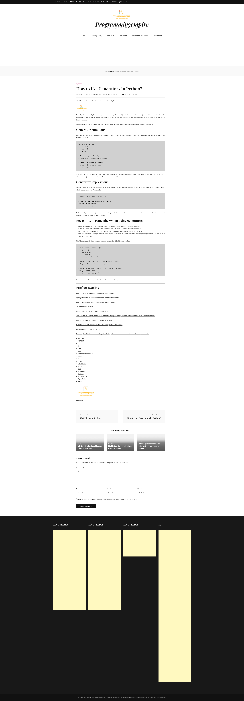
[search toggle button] (188, 1)
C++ (84, 2)
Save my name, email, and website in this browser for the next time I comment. (107, 499)
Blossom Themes (135, 698)
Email (109, 489)
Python (108, 2)
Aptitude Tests (123, 2)
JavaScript (96, 2)
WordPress (153, 698)
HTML (80, 356)
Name (78, 489)
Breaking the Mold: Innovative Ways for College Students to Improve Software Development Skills (112, 334)
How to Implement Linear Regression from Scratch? (95, 302)
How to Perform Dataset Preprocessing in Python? (95, 293)
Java (89, 2)
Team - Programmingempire (88, 94)
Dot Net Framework (85, 354)
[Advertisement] (122, 52)
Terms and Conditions (140, 36)
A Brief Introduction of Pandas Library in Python (90, 447)
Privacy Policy (97, 36)
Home (84, 36)
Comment (80, 468)
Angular (64, 2)
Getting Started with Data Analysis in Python (92, 311)
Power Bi (81, 371)
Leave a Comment (131, 94)
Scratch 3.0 (82, 376)
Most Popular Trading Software (88, 329)
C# (80, 2)
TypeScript (82, 379)
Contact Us (158, 36)
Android (57, 2)
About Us (110, 36)
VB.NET (114, 2)
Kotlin (80, 366)
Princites (79, 401)
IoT (79, 359)
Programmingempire (122, 24)
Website (140, 489)
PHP (102, 2)
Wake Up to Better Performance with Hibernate (94, 320)
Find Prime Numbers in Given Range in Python (120, 447)
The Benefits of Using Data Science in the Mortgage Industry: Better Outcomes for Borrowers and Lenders (115, 316)
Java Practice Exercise (84, 307)
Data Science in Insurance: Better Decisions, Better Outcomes (99, 325)
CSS (79, 351)
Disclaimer (123, 36)
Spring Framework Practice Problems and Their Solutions (97, 298)
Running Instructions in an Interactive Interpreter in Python (149, 446)
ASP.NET (71, 2)
